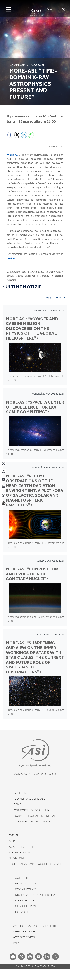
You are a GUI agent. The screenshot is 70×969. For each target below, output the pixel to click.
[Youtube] (38, 956)
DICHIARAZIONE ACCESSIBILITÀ (35, 894)
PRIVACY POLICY (25, 883)
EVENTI (13, 835)
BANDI (18, 804)
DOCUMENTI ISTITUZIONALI (32, 821)
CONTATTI (21, 877)
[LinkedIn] (3, 487)
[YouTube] (3, 479)
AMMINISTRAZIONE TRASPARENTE (35, 925)
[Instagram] (3, 471)
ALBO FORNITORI (20, 852)
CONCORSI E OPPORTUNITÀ (32, 810)
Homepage (17, 65)
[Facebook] (13, 956)
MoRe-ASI (37, 65)
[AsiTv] (3, 503)
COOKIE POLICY (25, 889)
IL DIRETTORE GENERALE (29, 798)
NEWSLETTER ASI (25, 906)
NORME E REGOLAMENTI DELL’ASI (35, 815)
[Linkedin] (46, 956)
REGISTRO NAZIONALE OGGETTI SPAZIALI (35, 863)
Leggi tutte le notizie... (56, 297)
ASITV (12, 841)
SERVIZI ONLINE (19, 858)
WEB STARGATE (24, 900)
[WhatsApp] (3, 495)
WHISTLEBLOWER (24, 931)
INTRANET (21, 911)
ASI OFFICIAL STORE (21, 846)
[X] (3, 463)
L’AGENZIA (20, 793)
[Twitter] (21, 956)
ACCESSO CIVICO (24, 937)
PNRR (16, 943)
